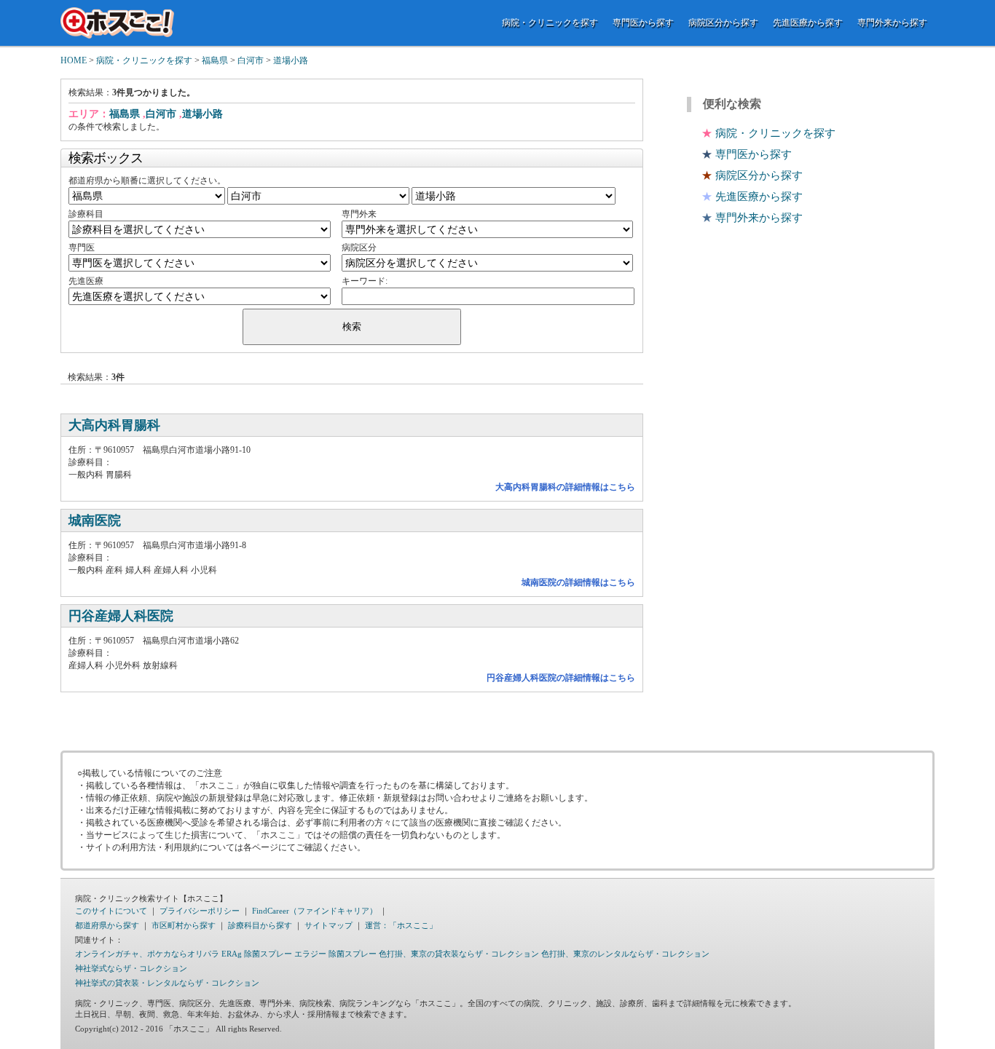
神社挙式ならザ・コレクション (131, 968)
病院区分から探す (723, 22)
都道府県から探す (107, 925)
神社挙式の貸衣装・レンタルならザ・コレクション (167, 982)
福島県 (215, 60)
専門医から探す (643, 22)
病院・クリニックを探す (550, 22)
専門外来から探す (892, 22)
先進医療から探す (808, 22)
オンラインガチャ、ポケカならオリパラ (147, 953)
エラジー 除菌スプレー (335, 953)
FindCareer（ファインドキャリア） (314, 910)
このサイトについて (111, 910)
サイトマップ (328, 925)
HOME (73, 60)
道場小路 (290, 60)
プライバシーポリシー (200, 910)
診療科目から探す (260, 925)
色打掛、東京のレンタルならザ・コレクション (625, 953)
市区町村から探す (184, 925)
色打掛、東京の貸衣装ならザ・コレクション (459, 953)
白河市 (250, 60)
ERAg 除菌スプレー (256, 953)
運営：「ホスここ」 (401, 925)
